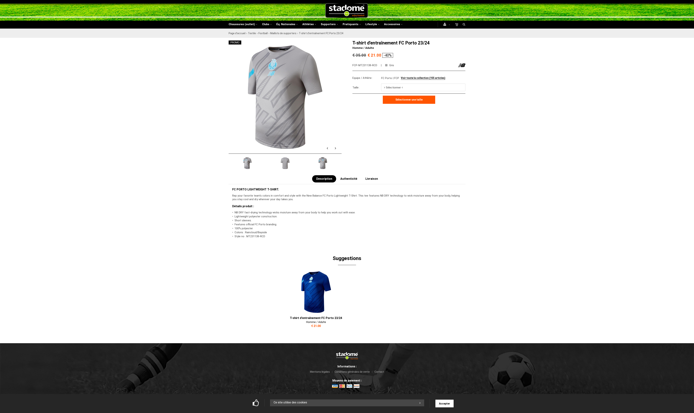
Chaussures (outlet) (242, 24)
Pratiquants (350, 24)
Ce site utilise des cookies (290, 402)
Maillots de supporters (283, 33)
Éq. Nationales (285, 24)
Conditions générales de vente (352, 371)
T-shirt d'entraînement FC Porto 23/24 (316, 318)
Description (324, 178)
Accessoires (392, 24)
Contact (379, 371)
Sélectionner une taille (409, 99)
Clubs (265, 24)
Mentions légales (320, 371)
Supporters (328, 24)
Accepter (444, 403)
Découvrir (314, 292)
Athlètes (308, 24)
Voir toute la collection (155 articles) (423, 77)
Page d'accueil (237, 33)
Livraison (371, 178)
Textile (252, 33)
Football (263, 33)
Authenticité (348, 178)
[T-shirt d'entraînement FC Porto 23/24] (285, 42)
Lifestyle (371, 24)
